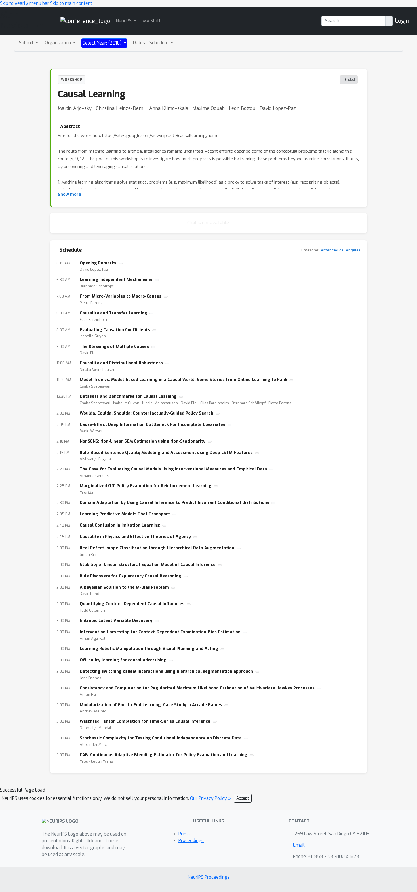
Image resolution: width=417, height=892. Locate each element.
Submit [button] (27, 43)
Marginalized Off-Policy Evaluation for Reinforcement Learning (146, 486)
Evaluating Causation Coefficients (115, 330)
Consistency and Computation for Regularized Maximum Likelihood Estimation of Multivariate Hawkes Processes (197, 688)
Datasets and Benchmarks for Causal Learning (128, 396)
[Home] (85, 21)
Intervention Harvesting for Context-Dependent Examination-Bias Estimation (160, 632)
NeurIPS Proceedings (209, 877)
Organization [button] (58, 43)
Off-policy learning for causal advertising (123, 660)
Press (184, 834)
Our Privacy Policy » (211, 798)
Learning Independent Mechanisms (116, 279)
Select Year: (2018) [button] (103, 43)
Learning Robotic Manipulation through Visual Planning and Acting (149, 648)
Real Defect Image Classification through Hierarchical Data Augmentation (157, 548)
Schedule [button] (159, 43)
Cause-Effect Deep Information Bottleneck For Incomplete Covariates (152, 424)
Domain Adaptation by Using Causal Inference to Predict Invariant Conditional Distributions (174, 502)
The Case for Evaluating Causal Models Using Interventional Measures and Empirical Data (173, 469)
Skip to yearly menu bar (24, 3)
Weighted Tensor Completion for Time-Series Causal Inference (145, 721)
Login (402, 21)
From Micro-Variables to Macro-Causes (120, 296)
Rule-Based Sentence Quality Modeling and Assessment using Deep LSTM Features (166, 452)
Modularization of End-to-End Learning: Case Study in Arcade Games (151, 705)
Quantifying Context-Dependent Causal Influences (132, 604)
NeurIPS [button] (124, 21)
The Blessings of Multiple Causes (114, 346)
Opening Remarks (98, 263)
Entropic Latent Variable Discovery (116, 620)
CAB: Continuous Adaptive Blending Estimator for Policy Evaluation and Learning (163, 755)
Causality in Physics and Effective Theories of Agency (135, 536)
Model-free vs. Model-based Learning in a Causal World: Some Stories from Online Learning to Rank (183, 379)
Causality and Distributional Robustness (121, 363)
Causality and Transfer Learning (113, 313)
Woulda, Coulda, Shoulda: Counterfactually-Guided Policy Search (146, 413)
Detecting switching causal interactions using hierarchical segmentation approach (166, 671)
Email (299, 845)
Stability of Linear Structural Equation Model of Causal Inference (148, 564)
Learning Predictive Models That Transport (125, 514)
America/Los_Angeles (341, 250)
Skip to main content (71, 3)
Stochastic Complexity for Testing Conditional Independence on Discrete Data (161, 738)
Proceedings (191, 840)
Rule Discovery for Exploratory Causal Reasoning (130, 576)
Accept (242, 798)
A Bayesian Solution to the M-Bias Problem (124, 587)
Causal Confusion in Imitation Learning (120, 525)
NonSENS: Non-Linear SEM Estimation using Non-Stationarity (142, 441)
